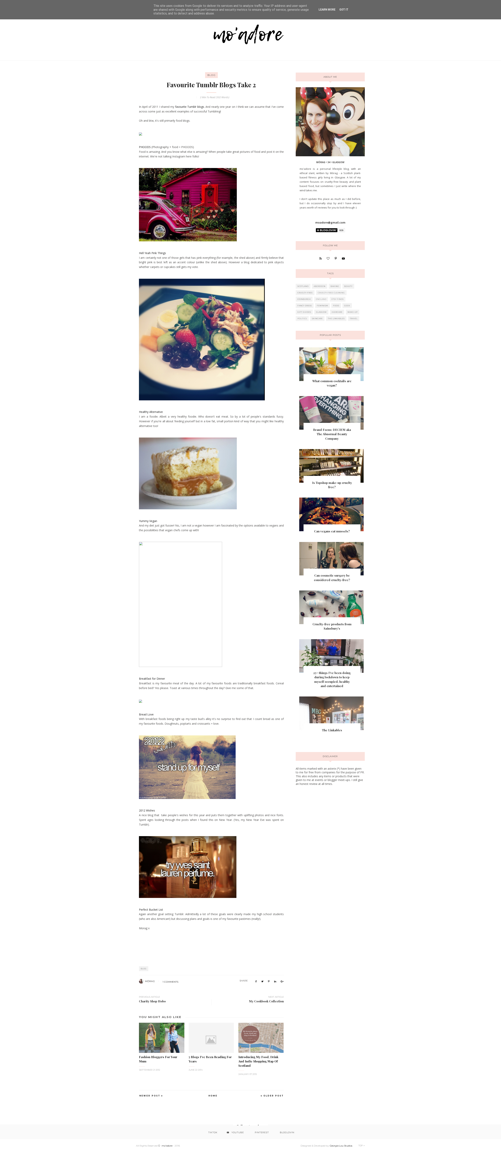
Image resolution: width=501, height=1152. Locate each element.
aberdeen (319, 286)
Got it (343, 9)
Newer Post (149, 1095)
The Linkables (332, 730)
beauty (348, 286)
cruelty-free (305, 293)
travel (354, 318)
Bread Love (146, 714)
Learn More (327, 9)
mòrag (150, 981)
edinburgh (304, 299)
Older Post (273, 1095)
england (321, 299)
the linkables (336, 318)
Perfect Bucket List (151, 909)
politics (302, 318)
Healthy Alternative (151, 412)
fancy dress (304, 306)
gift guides (304, 312)
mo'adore (167, 1145)
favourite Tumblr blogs (189, 107)
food (336, 306)
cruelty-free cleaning (331, 293)
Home (212, 1095)
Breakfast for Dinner (152, 678)
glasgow (321, 312)
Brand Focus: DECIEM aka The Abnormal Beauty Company (332, 434)
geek (347, 306)
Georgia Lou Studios (341, 1145)
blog (211, 75)
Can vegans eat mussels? (332, 531)
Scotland (303, 286)
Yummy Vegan (148, 521)
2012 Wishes (147, 810)
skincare (317, 318)
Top (360, 1145)
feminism (322, 306)
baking (335, 286)
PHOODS (145, 147)
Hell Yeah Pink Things (152, 253)
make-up (353, 312)
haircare (337, 312)
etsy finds (338, 299)
